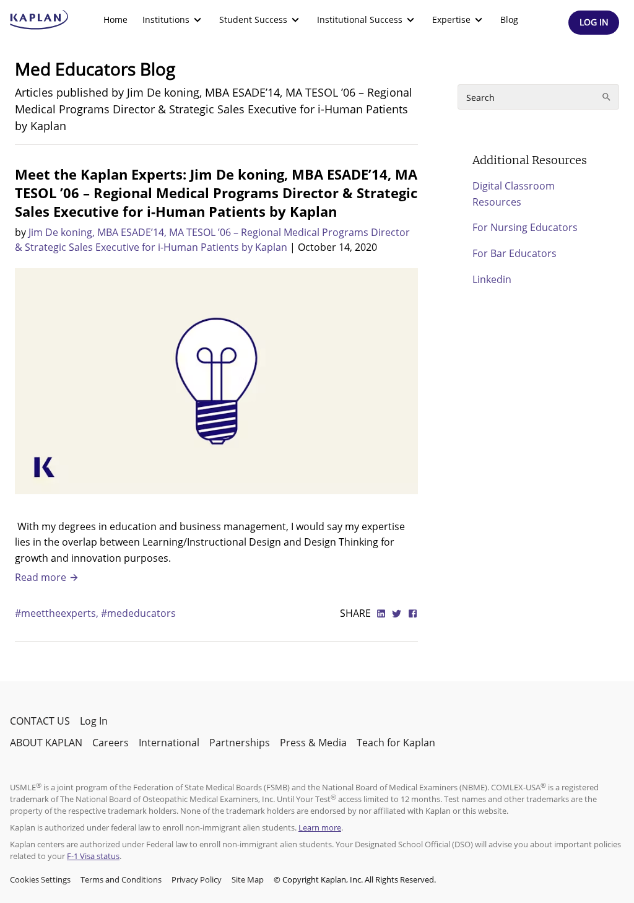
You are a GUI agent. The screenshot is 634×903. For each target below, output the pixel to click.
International (169, 742)
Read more (42, 577)
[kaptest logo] (39, 20)
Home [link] (115, 19)
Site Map (248, 879)
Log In (94, 721)
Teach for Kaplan (396, 742)
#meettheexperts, (58, 613)
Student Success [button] (253, 19)
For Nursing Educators (525, 227)
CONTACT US (40, 721)
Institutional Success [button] (359, 19)
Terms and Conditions (121, 879)
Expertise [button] (451, 19)
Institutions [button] (165, 19)
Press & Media (313, 742)
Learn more (319, 827)
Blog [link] (509, 19)
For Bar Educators (514, 253)
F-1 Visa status (93, 856)
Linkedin (491, 279)
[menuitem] (115, 20)
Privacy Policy (197, 879)
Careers (110, 742)
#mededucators (138, 613)
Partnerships (239, 742)
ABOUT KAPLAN (46, 742)
